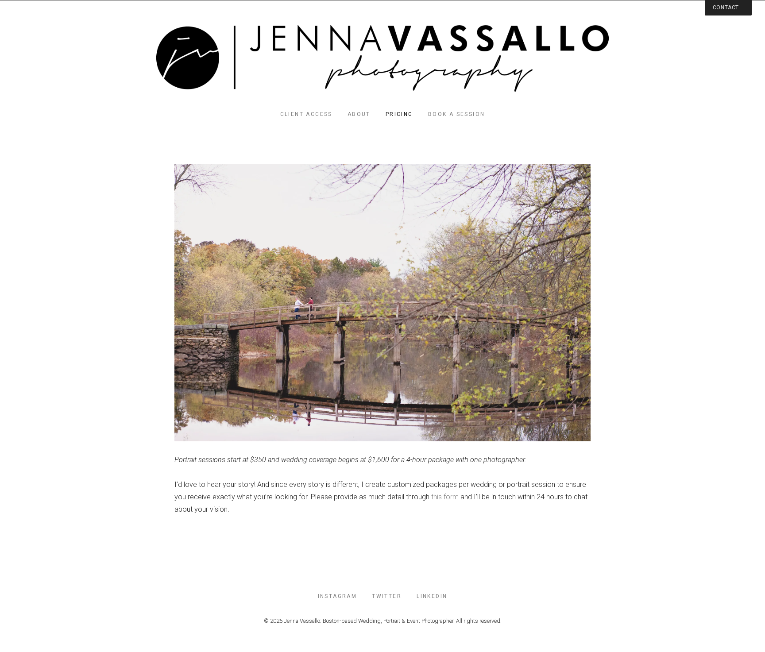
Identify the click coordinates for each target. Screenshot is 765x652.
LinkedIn (432, 596)
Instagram (337, 596)
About (359, 114)
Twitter (387, 596)
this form (445, 497)
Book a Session (456, 114)
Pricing (399, 114)
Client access (306, 114)
